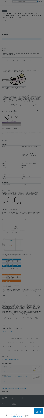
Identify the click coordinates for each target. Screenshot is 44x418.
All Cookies (39, 408)
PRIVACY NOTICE (13, 416)
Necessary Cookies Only (38, 412)
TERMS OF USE (19, 416)
